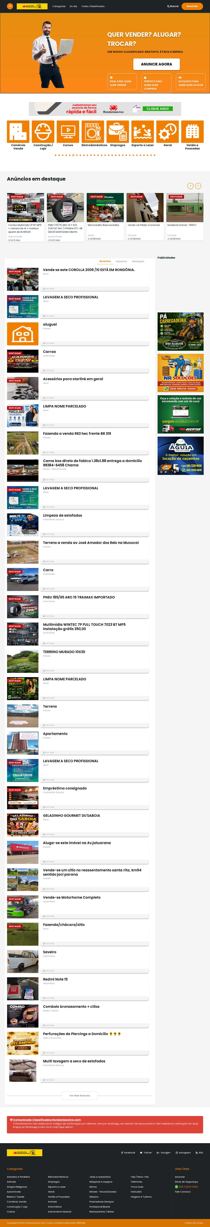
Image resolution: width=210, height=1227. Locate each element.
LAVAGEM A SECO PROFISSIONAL (70, 297)
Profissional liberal (99, 1206)
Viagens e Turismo (141, 1196)
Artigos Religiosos (17, 1186)
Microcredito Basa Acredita (63, 225)
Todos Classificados (93, 6)
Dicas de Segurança (186, 1181)
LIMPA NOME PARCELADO (64, 406)
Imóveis (92, 235)
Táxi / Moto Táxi (140, 1176)
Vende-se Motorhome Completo (72, 897)
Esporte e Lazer (57, 1186)
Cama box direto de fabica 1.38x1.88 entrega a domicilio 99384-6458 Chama (92, 463)
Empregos (54, 1181)
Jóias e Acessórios (100, 1176)
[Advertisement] (181, 285)
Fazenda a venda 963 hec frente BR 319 (77, 433)
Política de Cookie (194, 1222)
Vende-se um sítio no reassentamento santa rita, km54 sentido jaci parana (92, 872)
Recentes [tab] (105, 261)
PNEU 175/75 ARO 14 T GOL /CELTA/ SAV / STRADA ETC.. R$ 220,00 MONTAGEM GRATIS (25, 228)
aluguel (50, 324)
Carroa (49, 351)
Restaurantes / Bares (101, 1211)
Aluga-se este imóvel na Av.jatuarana (77, 843)
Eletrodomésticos (58, 1176)
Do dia (73, 6)
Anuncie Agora (156, 64)
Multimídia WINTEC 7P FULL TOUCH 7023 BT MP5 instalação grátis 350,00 (84, 626)
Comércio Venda (16, 1201)
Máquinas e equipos (100, 1181)
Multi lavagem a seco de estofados (74, 1061)
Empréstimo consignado (65, 788)
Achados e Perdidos (18, 1176)
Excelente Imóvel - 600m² (142, 225)
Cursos (11, 1211)
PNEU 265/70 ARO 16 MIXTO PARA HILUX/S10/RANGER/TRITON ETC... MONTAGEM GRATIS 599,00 (182, 231)
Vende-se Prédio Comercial (104, 225)
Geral (51, 235)
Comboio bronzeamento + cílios (71, 1006)
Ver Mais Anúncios (80, 1095)
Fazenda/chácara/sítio (64, 924)
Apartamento (55, 733)
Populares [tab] (121, 261)
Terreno (50, 706)
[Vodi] (32, 6)
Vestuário (136, 1191)
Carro (48, 570)
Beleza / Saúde (15, 1196)
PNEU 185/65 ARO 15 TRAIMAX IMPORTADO (79, 597)
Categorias (58, 6)
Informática (54, 1206)
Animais (11, 1181)
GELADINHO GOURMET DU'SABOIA (71, 815)
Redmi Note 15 (55, 979)
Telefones (136, 1181)
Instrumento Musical (59, 1211)
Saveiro (49, 952)
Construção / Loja (17, 1206)
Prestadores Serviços (101, 1201)
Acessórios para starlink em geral (73, 379)
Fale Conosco (183, 1191)
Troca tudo (137, 1186)
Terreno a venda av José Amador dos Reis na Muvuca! (91, 542)
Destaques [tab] (138, 261)
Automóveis (15, 236)
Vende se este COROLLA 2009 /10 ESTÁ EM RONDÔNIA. (89, 270)
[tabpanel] (19, 133)
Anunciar (192, 6)
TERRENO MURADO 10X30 (64, 652)
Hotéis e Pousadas (59, 1196)
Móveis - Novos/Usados (102, 1191)
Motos (93, 1186)
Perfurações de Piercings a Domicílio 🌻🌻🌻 (82, 1034)
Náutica (93, 1196)
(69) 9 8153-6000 (188, 1186)
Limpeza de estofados (62, 515)
